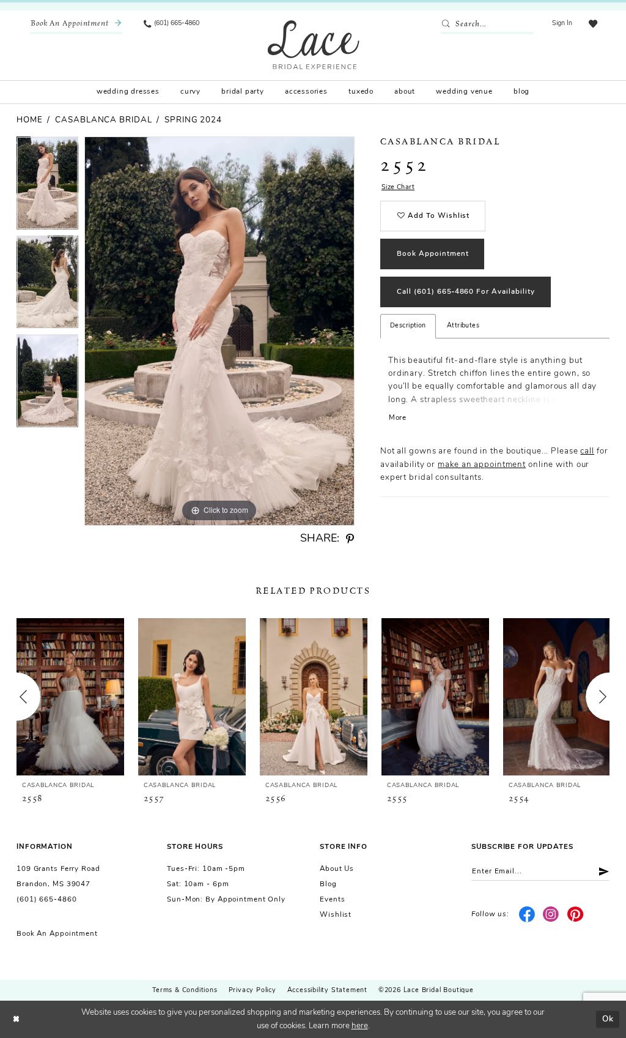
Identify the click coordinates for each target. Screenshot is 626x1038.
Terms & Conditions (184, 990)
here (360, 1026)
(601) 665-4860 (46, 899)
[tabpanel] (47, 186)
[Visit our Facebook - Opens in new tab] (527, 915)
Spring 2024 (193, 120)
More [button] (398, 418)
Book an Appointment (57, 934)
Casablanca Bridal (103, 120)
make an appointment (482, 465)
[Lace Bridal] (313, 44)
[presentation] (70, 696)
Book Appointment (433, 254)
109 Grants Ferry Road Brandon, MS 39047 (58, 876)
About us (337, 869)
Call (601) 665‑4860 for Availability (466, 292)
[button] (562, 24)
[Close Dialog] (16, 1019)
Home (30, 120)
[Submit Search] (448, 24)
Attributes (463, 326)
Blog (328, 884)
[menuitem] (76, 24)
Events (332, 899)
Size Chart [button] (397, 187)
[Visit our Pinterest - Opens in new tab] (575, 915)
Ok (608, 1019)
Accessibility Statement (327, 990)
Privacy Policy (252, 990)
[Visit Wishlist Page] (592, 24)
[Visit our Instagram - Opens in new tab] (551, 915)
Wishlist (336, 915)
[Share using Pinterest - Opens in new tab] (350, 539)
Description (408, 326)
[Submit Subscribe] (600, 871)
